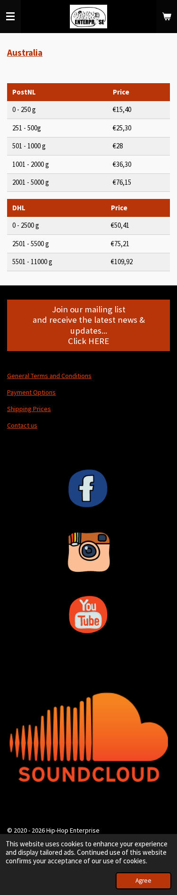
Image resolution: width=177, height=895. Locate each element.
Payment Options (31, 392)
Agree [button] (143, 881)
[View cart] (166, 16)
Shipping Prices (29, 408)
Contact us (22, 425)
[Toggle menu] (10, 16)
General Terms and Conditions (49, 375)
